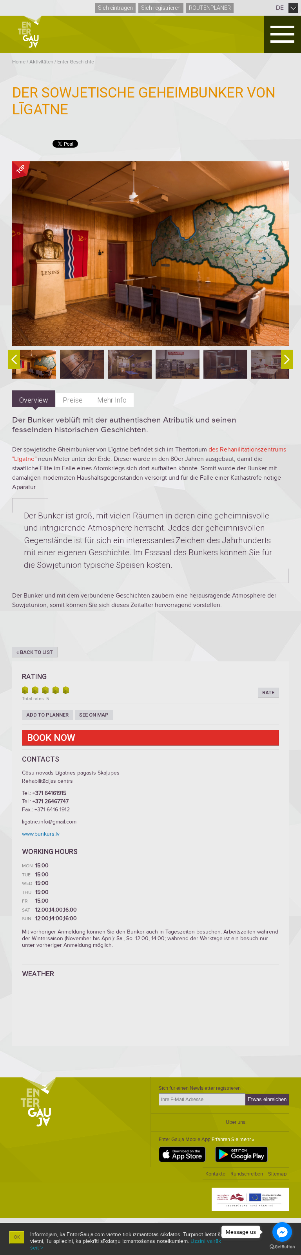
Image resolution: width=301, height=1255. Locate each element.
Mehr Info (112, 400)
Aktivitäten (41, 62)
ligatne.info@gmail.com (49, 821)
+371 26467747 (51, 801)
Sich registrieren (161, 8)
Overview (33, 400)
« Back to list (34, 652)
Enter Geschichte (75, 62)
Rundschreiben (246, 1174)
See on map (94, 715)
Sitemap (277, 1174)
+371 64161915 (49, 793)
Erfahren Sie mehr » (233, 1139)
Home (18, 62)
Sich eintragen (115, 8)
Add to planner (47, 715)
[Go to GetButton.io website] (282, 1247)
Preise (73, 400)
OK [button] (17, 1237)
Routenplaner (210, 8)
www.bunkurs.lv (41, 834)
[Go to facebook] (282, 1232)
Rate (268, 692)
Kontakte (215, 1174)
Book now (51, 737)
